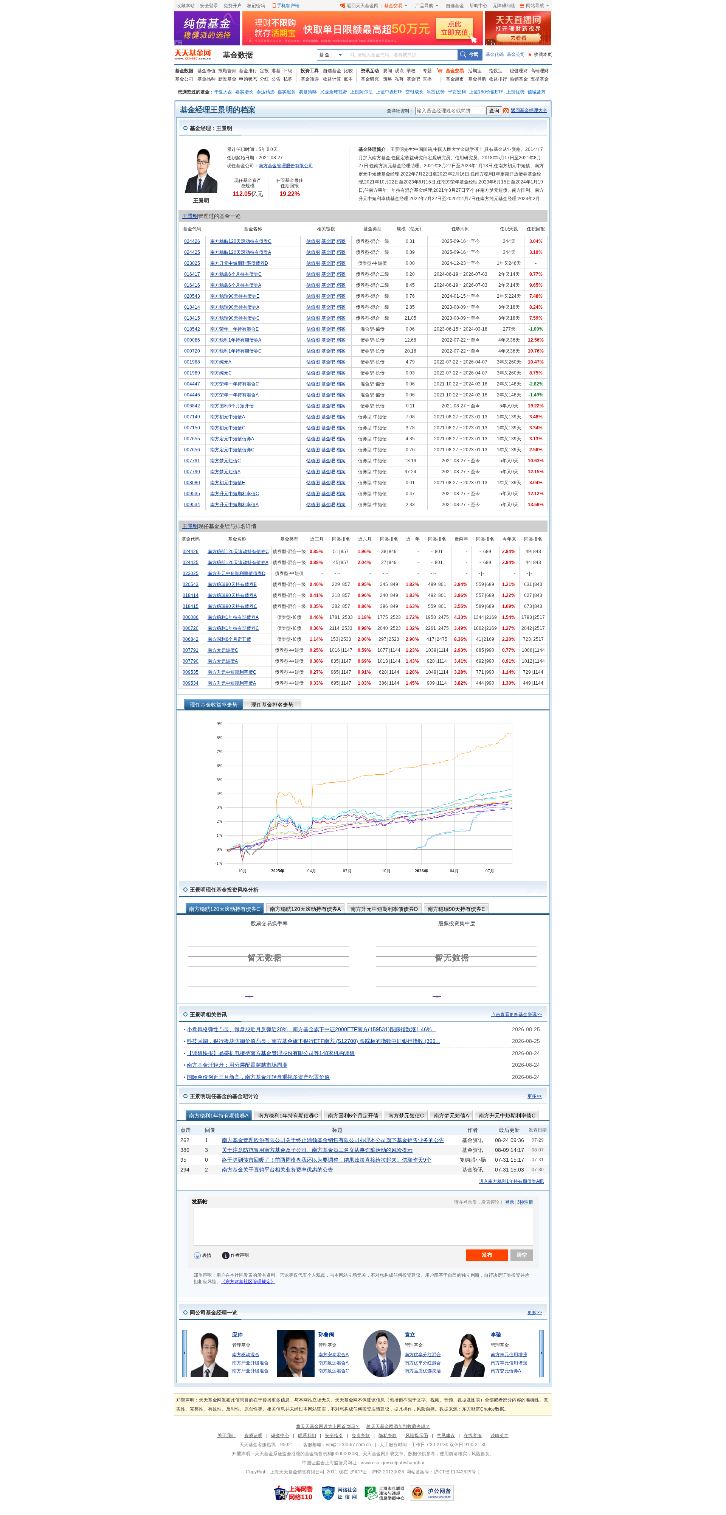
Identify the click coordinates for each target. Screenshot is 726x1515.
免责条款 (361, 1435)
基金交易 (393, 5)
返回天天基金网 (363, 5)
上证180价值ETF (486, 92)
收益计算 (332, 79)
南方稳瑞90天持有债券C (235, 318)
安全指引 (334, 1435)
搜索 (470, 55)
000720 (192, 351)
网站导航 (535, 5)
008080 (192, 482)
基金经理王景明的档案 (218, 110)
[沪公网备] (432, 1493)
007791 (192, 460)
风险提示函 (416, 1435)
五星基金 (540, 79)
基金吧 (413, 79)
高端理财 (540, 70)
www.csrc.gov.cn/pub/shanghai (392, 1462)
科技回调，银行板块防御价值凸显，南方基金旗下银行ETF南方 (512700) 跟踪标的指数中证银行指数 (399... (313, 1041)
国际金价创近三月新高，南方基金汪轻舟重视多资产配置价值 (258, 1077)
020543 (192, 296)
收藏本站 (186, 5)
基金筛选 (310, 79)
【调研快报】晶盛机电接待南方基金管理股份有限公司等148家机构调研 (271, 1053)
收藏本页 (540, 54)
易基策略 (308, 92)
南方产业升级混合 (250, 1363)
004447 (192, 384)
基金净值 (206, 70)
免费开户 (232, 5)
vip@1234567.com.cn (348, 1444)
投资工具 (310, 70)
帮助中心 (478, 5)
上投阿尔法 (361, 92)
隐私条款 (388, 1435)
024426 (192, 241)
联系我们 (307, 1435)
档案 (341, 241)
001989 (192, 373)
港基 (276, 70)
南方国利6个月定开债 (232, 406)
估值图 (313, 241)
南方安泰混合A (333, 1354)
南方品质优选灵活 (423, 1371)
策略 (387, 79)
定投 (264, 70)
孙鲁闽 (326, 1335)
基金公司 (516, 54)
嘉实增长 (244, 92)
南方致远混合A (333, 1363)
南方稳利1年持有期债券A (235, 340)
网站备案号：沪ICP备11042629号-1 (443, 1472)
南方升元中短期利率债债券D (239, 263)
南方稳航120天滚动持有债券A (240, 252)
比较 (348, 70)
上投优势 (515, 92)
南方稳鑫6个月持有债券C (236, 274)
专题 (427, 70)
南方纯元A (220, 362)
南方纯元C (221, 373)
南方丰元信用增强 (509, 1354)
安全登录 (209, 5)
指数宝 (496, 70)
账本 (348, 79)
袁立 (410, 1335)
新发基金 (227, 79)
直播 (427, 79)
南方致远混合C (333, 1371)
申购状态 (248, 79)
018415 (192, 318)
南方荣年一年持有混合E (234, 329)
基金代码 (495, 54)
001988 (192, 362)
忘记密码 (256, 5)
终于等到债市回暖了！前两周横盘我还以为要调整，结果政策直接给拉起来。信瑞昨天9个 (326, 1160)
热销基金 (519, 79)
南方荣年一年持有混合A (234, 395)
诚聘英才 (499, 1435)
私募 (287, 79)
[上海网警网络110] (293, 1493)
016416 (192, 285)
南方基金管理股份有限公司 (286, 165)
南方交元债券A (506, 1371)
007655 (192, 438)
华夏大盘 (223, 92)
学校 (411, 70)
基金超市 (455, 79)
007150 (192, 427)
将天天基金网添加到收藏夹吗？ (398, 1426)
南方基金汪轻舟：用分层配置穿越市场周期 (237, 1065)
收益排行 (498, 79)
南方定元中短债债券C (232, 449)
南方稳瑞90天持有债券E (234, 296)
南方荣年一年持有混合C (234, 384)
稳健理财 (519, 70)
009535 (192, 493)
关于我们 (226, 1435)
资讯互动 (370, 70)
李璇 (496, 1335)
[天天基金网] (195, 55)
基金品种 (206, 79)
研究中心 (280, 1435)
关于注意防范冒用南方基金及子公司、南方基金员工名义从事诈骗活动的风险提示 (317, 1150)
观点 (399, 70)
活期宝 (475, 70)
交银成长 (414, 92)
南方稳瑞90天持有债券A (234, 307)
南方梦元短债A (225, 471)
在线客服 (473, 1435)
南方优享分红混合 (423, 1354)
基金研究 (370, 79)
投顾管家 (227, 70)
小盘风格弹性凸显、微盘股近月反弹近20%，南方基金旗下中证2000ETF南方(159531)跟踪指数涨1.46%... (311, 1029)
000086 (192, 340)
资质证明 (253, 1435)
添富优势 (436, 92)
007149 (192, 417)
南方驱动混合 (245, 1354)
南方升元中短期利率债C (234, 493)
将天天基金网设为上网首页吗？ (328, 1426)
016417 (192, 274)
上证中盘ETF (389, 92)
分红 (264, 79)
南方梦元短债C (225, 460)
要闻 (387, 70)
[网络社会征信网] (339, 1493)
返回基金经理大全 (529, 110)
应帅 (237, 1335)
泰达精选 (265, 92)
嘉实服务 (287, 92)
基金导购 (477, 79)
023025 (192, 263)
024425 (192, 252)
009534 (192, 504)
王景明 (190, 216)
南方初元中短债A (227, 417)
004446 (192, 395)
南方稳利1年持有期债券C (236, 351)
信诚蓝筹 (536, 92)
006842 (192, 406)
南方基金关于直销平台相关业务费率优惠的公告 (277, 1170)
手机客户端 (288, 5)
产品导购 (424, 5)
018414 (192, 307)
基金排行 (248, 70)
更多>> (534, 1096)
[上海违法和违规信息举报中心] (385, 1493)
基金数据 (238, 55)
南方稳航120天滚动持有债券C (240, 241)
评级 (287, 70)
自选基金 (455, 5)
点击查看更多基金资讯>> (516, 1014)
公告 (276, 79)
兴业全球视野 (333, 92)
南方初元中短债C (227, 427)
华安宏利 (457, 92)
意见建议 (446, 1435)
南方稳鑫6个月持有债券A (235, 285)
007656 (192, 449)
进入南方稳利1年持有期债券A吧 (511, 1181)
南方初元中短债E (227, 482)
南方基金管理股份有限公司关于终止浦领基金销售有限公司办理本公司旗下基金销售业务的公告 (333, 1140)
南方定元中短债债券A (232, 438)
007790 (192, 471)
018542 (192, 329)
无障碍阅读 (504, 5)
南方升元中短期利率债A (234, 504)
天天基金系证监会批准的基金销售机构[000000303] (306, 1453)
